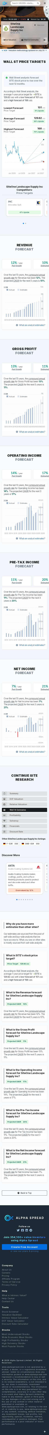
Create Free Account (24, 1247)
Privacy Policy (9, 1285)
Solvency (14, 821)
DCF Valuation (16, 799)
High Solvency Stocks (13, 1343)
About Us (7, 1270)
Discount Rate (16, 831)
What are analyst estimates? (32, 325)
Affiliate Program (11, 1279)
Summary (14, 793)
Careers (6, 1273)
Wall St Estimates (31, 40)
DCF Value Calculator (13, 1321)
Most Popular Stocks (13, 1346)
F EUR (12, 844)
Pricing (5, 1276)
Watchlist (40, 25)
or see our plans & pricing (24, 1251)
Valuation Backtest (12, 1315)
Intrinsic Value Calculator (15, 1318)
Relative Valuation (18, 804)
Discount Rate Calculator (15, 1324)
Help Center (8, 1298)
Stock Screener (10, 1312)
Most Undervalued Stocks (16, 1334)
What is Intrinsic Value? (14, 1295)
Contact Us (8, 1301)
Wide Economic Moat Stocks (17, 1337)
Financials (14, 826)
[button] (23, 223)
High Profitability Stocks (15, 1340)
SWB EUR (32, 844)
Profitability (15, 815)
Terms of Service (11, 1282)
